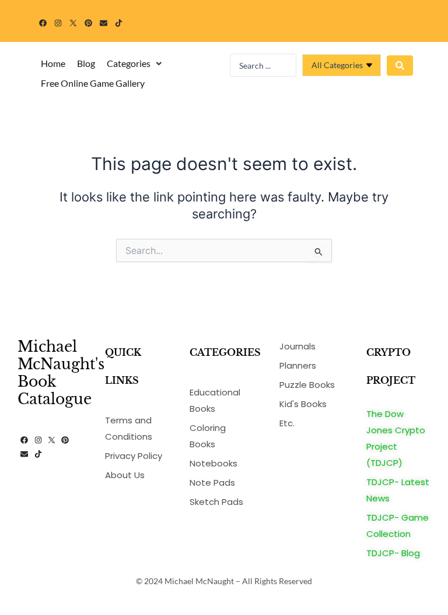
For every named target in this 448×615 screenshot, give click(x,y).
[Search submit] (400, 65)
